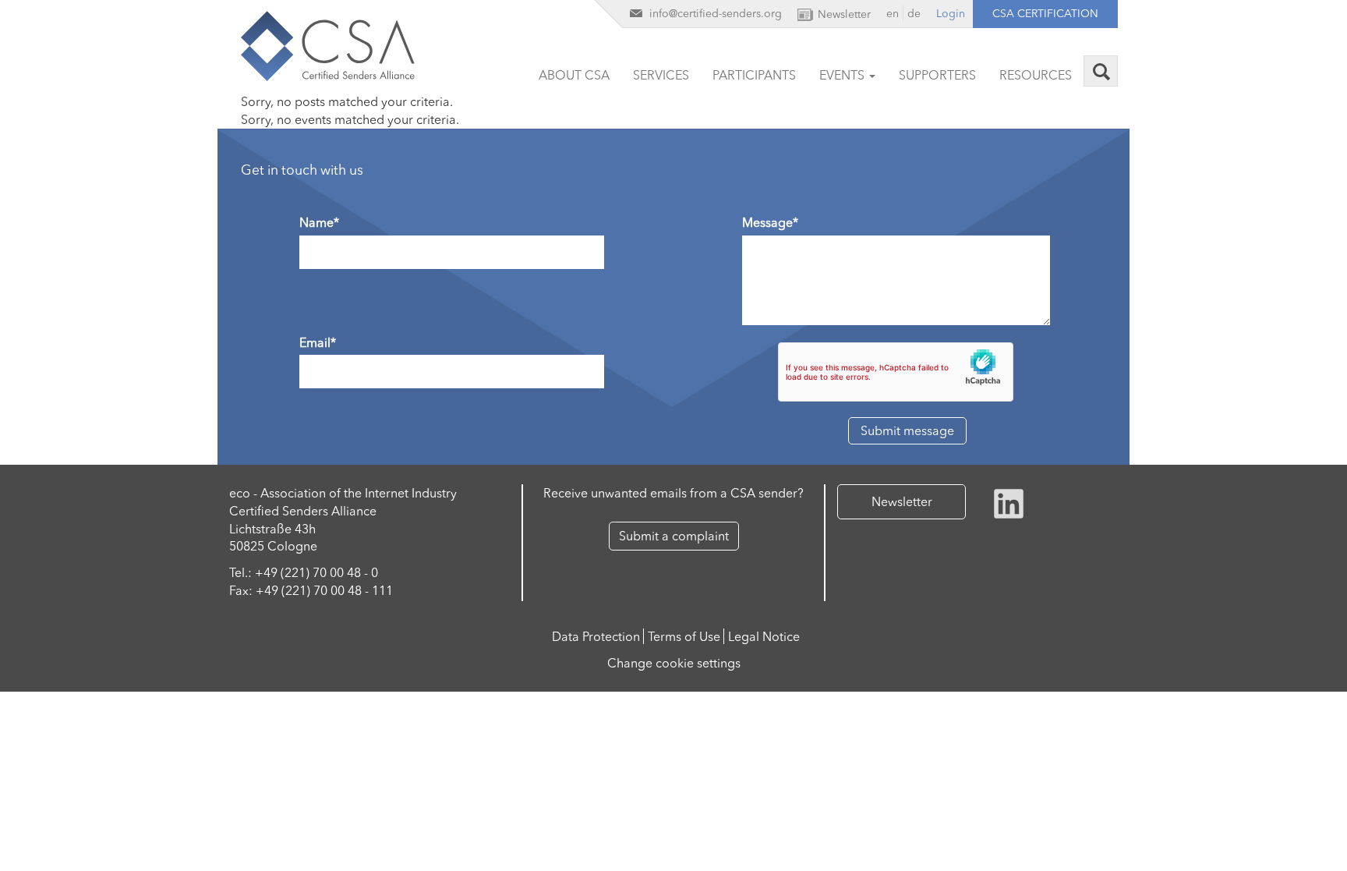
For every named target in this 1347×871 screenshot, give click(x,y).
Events (843, 75)
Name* (319, 222)
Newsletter (901, 501)
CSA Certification (1045, 13)
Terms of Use (684, 636)
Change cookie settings (674, 663)
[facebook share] (1008, 502)
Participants (754, 75)
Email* (317, 342)
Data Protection (596, 636)
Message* (770, 222)
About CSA (574, 75)
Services (661, 75)
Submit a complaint (674, 535)
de (914, 13)
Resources (1035, 75)
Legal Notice (764, 636)
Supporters (937, 75)
